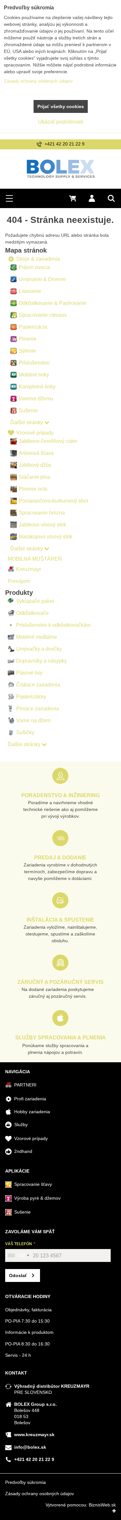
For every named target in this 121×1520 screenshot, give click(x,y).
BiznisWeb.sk (102, 1504)
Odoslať (18, 1275)
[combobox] (18, 1255)
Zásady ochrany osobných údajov (39, 1493)
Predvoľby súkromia (25, 1482)
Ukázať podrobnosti (60, 122)
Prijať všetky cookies (60, 106)
